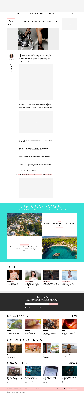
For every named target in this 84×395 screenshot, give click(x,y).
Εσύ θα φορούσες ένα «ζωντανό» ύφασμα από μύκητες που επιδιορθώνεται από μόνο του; (14, 285)
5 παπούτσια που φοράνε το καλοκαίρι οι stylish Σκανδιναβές (51, 283)
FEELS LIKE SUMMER (42, 207)
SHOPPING (51, 13)
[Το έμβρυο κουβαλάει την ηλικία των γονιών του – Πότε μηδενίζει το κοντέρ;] (69, 324)
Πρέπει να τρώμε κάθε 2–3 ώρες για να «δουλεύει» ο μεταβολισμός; (49, 333)
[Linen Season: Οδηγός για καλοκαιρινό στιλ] (69, 348)
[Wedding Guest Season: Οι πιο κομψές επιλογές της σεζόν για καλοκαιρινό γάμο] (14, 348)
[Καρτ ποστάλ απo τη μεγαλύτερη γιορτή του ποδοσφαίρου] (51, 348)
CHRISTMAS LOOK (10, 18)
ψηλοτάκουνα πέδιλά (42, 54)
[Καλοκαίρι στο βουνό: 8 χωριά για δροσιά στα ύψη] (24, 224)
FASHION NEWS (10, 281)
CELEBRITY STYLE (29, 281)
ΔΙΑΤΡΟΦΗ (46, 330)
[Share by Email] (11, 71)
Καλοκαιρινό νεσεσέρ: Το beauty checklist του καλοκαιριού (32, 355)
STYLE (31, 13)
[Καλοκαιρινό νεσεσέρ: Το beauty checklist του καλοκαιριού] (33, 348)
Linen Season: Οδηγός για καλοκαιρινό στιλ (68, 355)
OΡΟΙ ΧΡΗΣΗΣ (27, 388)
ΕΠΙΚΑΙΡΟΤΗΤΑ (18, 363)
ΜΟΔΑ (44, 174)
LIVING (8, 330)
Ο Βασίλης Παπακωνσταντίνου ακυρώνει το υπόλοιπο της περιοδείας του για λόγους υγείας (69, 379)
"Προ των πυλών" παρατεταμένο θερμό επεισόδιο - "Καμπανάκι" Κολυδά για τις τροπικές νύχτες (14, 379)
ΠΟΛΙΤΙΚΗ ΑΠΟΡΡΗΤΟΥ (36, 388)
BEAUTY (36, 13)
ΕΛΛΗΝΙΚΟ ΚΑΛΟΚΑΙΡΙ (24, 244)
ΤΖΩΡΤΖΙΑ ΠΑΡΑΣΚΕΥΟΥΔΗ (59, 227)
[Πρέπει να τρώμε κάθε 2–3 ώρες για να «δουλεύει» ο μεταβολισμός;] (51, 324)
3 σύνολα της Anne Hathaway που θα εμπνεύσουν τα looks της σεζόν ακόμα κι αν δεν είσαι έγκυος (32, 285)
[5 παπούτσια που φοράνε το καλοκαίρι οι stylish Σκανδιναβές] (51, 275)
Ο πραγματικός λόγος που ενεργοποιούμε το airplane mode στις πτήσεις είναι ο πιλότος (49, 379)
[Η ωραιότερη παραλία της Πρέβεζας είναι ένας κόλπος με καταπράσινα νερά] (59, 247)
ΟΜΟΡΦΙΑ (28, 330)
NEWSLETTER (72, 388)
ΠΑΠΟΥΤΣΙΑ (49, 174)
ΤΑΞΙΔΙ (59, 221)
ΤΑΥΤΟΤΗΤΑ (16, 388)
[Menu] (7, 13)
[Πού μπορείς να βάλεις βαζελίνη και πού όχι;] (33, 324)
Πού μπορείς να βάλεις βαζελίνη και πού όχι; (30, 332)
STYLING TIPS (33, 174)
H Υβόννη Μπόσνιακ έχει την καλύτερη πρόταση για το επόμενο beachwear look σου (69, 284)
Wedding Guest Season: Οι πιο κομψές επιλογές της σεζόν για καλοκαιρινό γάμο (14, 356)
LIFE (47, 13)
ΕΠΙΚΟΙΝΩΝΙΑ (9, 388)
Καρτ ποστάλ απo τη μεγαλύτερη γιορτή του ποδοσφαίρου (48, 356)
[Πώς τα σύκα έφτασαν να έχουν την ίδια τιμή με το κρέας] (14, 324)
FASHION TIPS (47, 281)
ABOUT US (22, 388)
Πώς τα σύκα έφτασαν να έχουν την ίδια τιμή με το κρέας (14, 332)
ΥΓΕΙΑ (63, 330)
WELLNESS (42, 13)
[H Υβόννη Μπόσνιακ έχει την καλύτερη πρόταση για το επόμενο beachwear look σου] (69, 275)
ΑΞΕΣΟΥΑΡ (40, 174)
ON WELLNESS (17, 316)
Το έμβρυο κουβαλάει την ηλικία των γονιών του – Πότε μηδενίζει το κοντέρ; (69, 333)
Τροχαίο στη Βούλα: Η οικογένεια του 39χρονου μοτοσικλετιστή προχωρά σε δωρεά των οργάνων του (32, 379)
